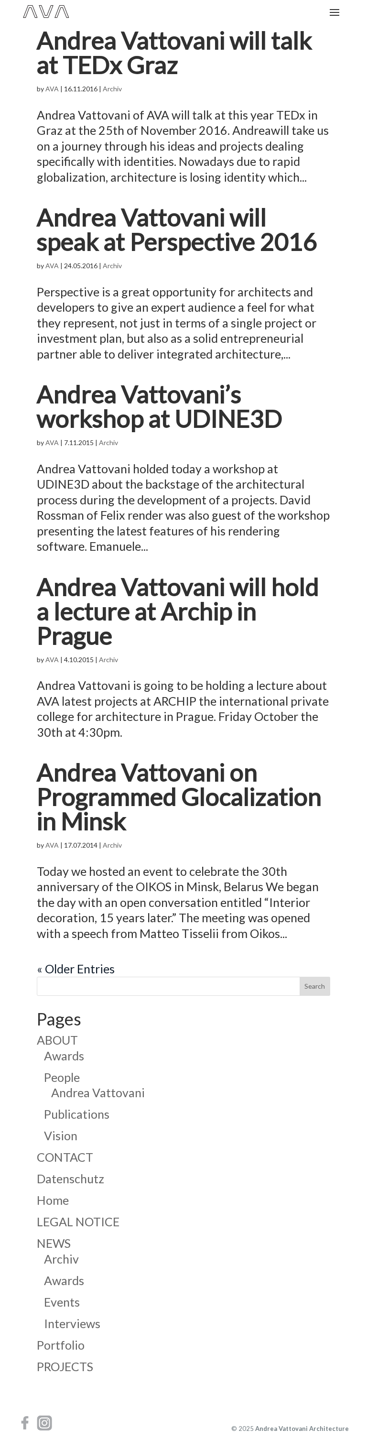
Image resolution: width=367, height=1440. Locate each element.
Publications (76, 1114)
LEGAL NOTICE (78, 1221)
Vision (60, 1135)
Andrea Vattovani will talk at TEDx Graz (174, 52)
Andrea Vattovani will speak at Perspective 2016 (177, 229)
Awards (64, 1055)
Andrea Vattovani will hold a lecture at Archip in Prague (178, 611)
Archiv (112, 89)
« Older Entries (76, 968)
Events (62, 1302)
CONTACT (65, 1157)
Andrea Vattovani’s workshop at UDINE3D (159, 406)
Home (53, 1200)
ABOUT (57, 1040)
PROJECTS (65, 1366)
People (62, 1077)
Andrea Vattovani (98, 1092)
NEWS (54, 1243)
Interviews (72, 1323)
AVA (52, 89)
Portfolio (61, 1345)
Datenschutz (70, 1178)
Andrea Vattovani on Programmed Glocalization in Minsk (179, 796)
